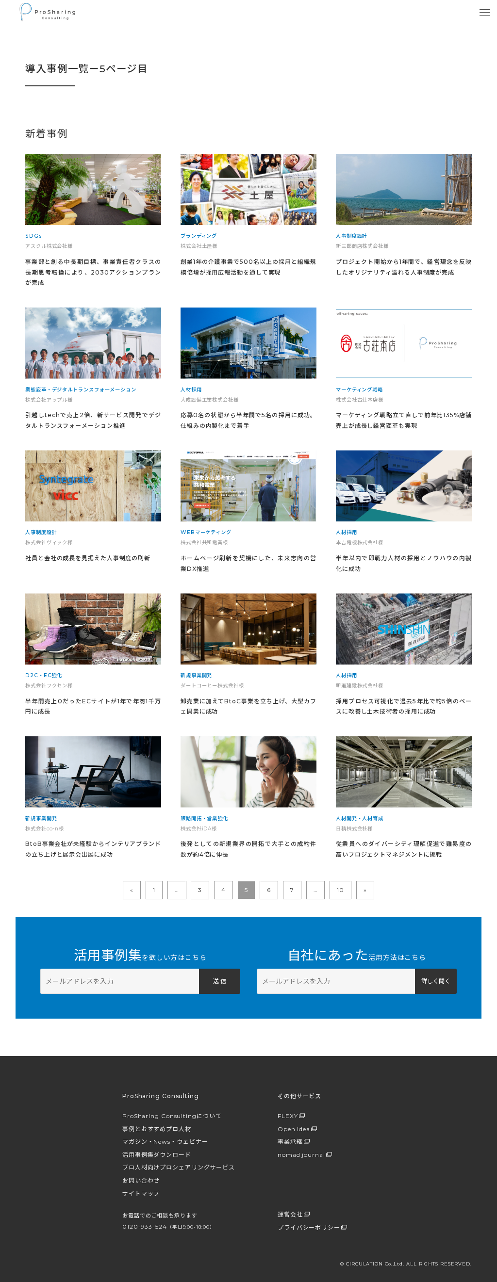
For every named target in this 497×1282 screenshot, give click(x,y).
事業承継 (290, 1141)
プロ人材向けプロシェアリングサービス (178, 1167)
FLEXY (288, 1116)
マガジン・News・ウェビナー (165, 1141)
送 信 (219, 981)
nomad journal (301, 1154)
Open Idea (294, 1129)
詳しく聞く (435, 981)
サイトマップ (141, 1193)
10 (340, 889)
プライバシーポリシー (309, 1227)
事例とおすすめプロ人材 (156, 1129)
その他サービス (299, 1096)
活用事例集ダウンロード (156, 1154)
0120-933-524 (168, 1226)
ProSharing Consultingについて (172, 1116)
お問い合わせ (141, 1180)
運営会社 (290, 1214)
